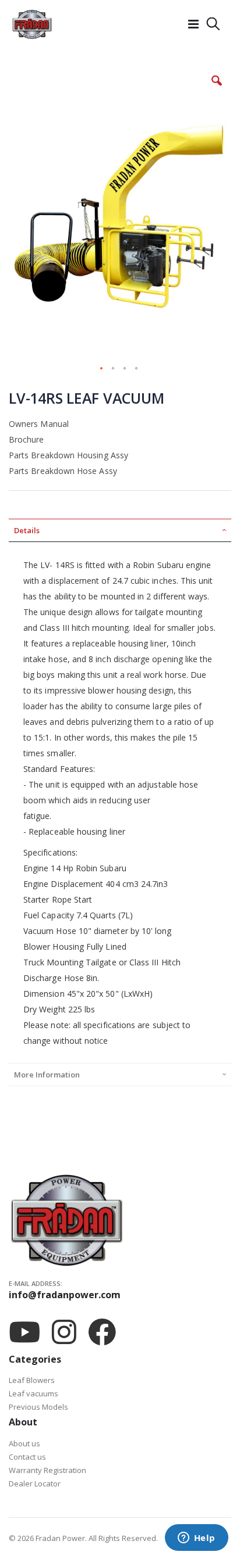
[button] (216, 89)
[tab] (120, 530)
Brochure (26, 439)
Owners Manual (39, 423)
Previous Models (38, 1407)
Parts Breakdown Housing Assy (68, 455)
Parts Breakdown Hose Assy (63, 470)
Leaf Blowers (32, 1380)
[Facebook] (102, 1331)
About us (24, 1443)
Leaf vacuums (33, 1393)
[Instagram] (64, 1331)
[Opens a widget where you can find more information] (196, 1538)
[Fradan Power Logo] (32, 24)
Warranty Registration (47, 1470)
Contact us (27, 1457)
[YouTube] (24, 1331)
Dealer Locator (35, 1483)
